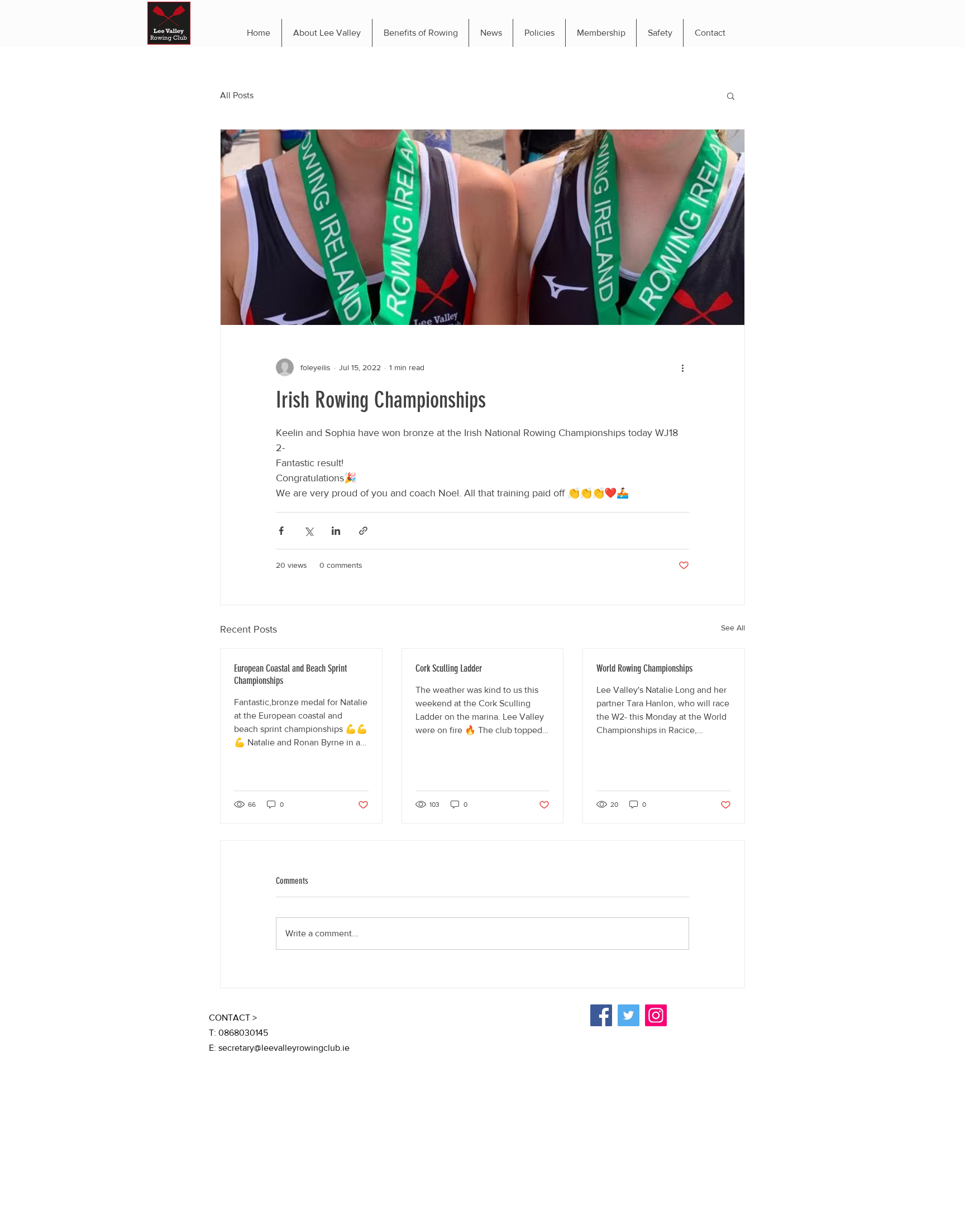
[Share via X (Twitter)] (308, 530)
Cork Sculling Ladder (448, 668)
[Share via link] (363, 530)
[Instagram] (656, 1015)
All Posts (237, 95)
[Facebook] (601, 1015)
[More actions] (682, 367)
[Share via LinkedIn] (336, 530)
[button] (730, 95)
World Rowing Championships (644, 668)
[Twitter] (628, 1015)
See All (733, 627)
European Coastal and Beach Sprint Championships (290, 674)
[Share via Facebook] (281, 530)
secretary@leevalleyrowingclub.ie (284, 1047)
